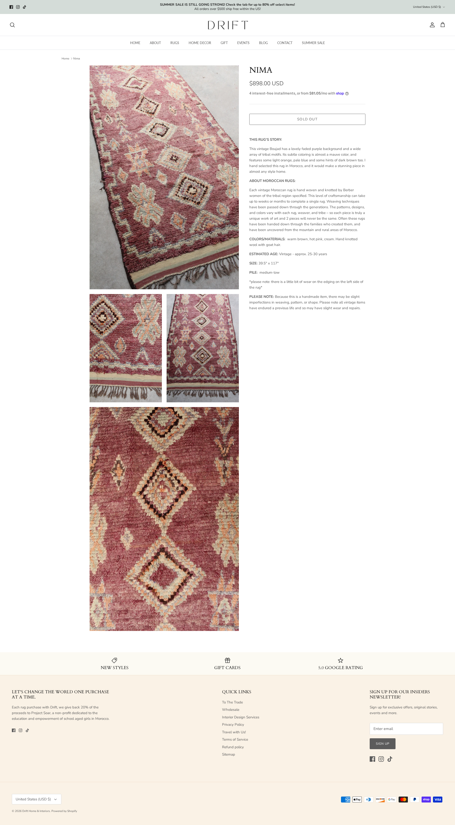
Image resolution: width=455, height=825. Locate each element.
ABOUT (155, 43)
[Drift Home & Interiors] (228, 25)
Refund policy (233, 747)
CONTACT (284, 43)
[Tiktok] (24, 7)
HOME (135, 43)
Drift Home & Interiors (36, 811)
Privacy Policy (233, 724)
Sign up (382, 744)
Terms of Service (235, 739)
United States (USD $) (427, 7)
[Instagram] (18, 7)
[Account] (431, 25)
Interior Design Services (240, 717)
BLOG (263, 43)
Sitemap (228, 754)
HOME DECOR (200, 43)
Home (65, 58)
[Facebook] (11, 7)
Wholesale (230, 709)
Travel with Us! (234, 732)
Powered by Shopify (64, 811)
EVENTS (243, 43)
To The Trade (232, 702)
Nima (76, 58)
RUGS (174, 43)
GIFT (224, 43)
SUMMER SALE (313, 43)
